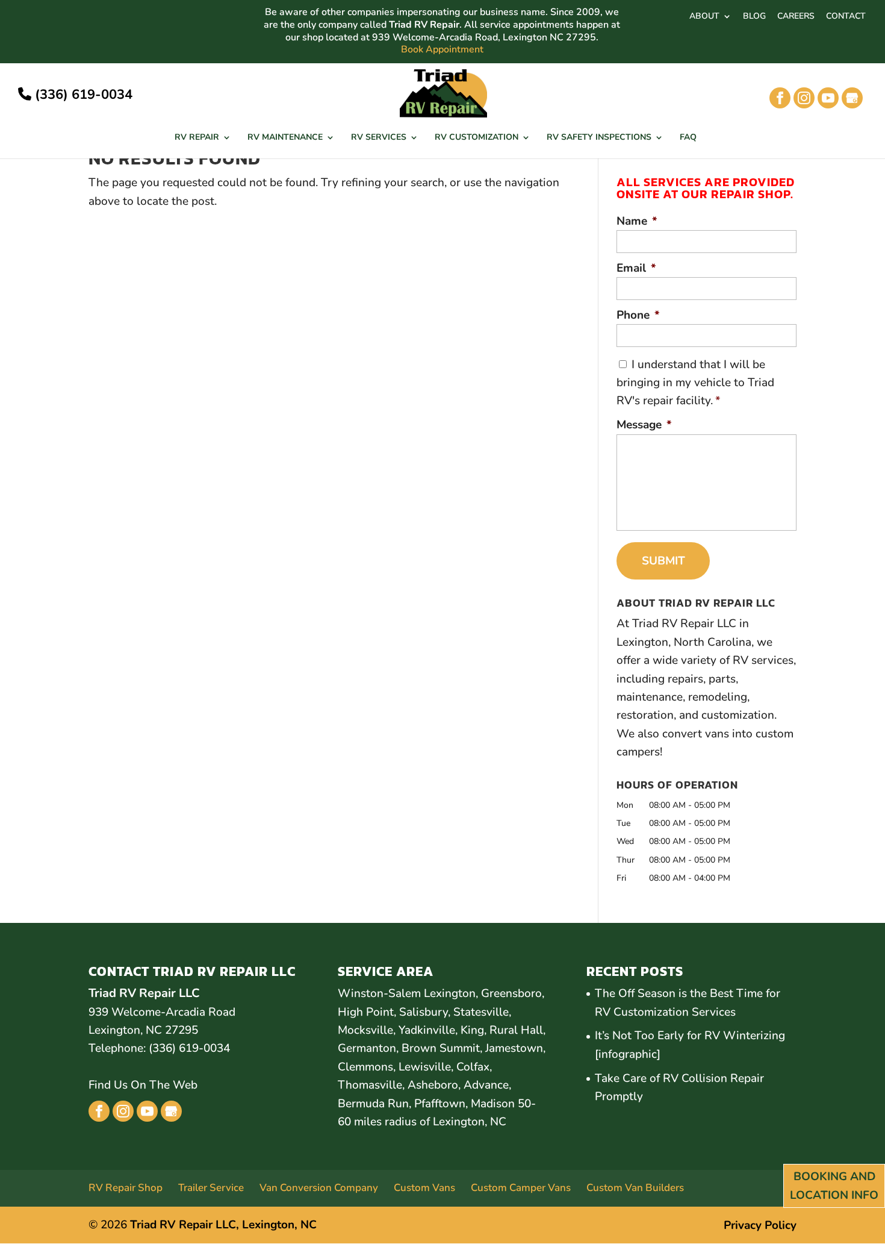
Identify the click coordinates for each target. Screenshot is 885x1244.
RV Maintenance (285, 138)
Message (644, 425)
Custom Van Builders (635, 1188)
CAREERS (796, 17)
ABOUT (704, 17)
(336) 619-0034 (81, 95)
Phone (638, 315)
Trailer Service (211, 1188)
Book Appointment (442, 49)
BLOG (754, 17)
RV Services (378, 138)
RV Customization (476, 138)
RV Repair (197, 138)
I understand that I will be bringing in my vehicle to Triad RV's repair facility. (695, 383)
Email (636, 268)
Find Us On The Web (142, 1085)
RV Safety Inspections (599, 138)
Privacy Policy (760, 1225)
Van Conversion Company (318, 1188)
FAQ (688, 138)
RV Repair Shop (125, 1188)
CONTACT (846, 17)
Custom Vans (424, 1188)
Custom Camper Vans (521, 1188)
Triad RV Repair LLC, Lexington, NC (223, 1225)
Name (636, 221)
